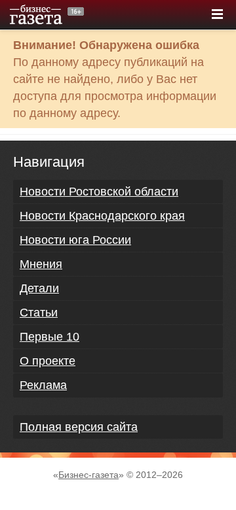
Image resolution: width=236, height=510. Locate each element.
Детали (39, 288)
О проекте (47, 360)
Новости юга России (75, 239)
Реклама (43, 385)
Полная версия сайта (79, 427)
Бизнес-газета (88, 474)
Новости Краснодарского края (102, 215)
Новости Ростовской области (99, 191)
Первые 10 (49, 336)
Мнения (41, 264)
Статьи (39, 312)
